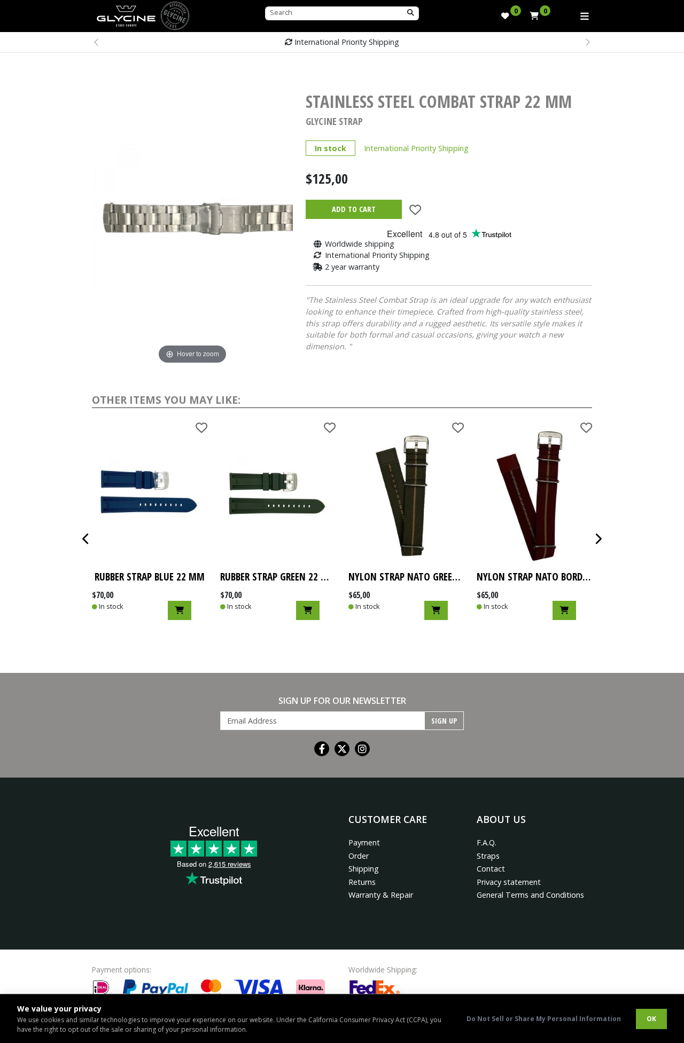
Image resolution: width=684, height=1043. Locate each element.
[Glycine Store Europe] (126, 13)
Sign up (444, 721)
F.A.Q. (486, 842)
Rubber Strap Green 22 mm (278, 576)
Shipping (363, 869)
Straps (488, 856)
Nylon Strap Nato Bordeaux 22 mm (534, 576)
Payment (364, 842)
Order (358, 856)
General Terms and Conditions (530, 895)
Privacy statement (509, 882)
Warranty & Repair (380, 895)
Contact (491, 869)
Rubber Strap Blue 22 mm (150, 576)
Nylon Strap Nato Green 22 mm (406, 576)
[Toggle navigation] (584, 16)
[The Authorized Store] (175, 15)
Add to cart (354, 209)
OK (651, 1018)
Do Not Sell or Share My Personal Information (544, 1018)
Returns (362, 882)
